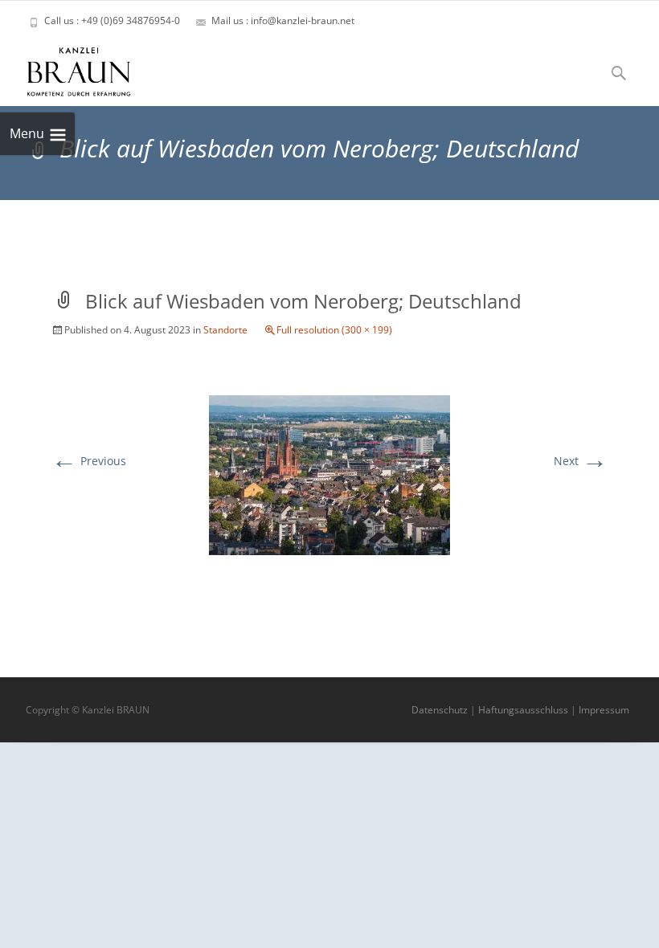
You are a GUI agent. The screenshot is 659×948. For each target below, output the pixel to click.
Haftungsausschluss (523, 710)
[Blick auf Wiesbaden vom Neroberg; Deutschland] (329, 473)
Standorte (225, 330)
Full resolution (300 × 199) (334, 330)
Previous (88, 460)
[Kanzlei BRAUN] (66, 67)
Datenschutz (439, 710)
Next (581, 460)
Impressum (604, 710)
